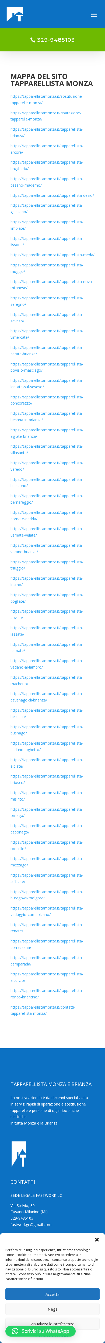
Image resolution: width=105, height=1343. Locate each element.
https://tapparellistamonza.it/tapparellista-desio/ (52, 195)
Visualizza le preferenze (52, 1323)
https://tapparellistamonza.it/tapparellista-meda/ (52, 254)
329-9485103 (56, 40)
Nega (53, 1309)
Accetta (53, 1294)
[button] (97, 1239)
